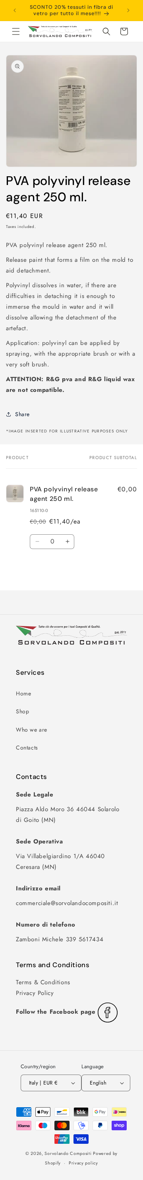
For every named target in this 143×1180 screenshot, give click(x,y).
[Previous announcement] (14, 10)
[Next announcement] (128, 10)
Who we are (31, 730)
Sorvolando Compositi (67, 1153)
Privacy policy (83, 1163)
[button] (16, 31)
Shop (22, 711)
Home (23, 693)
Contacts (27, 748)
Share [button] (22, 414)
